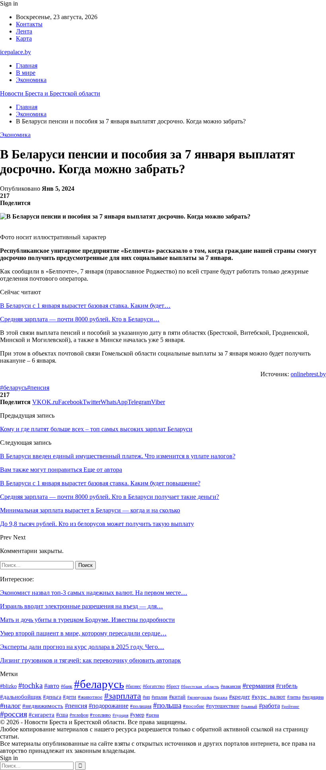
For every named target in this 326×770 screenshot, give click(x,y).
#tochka (30, 685)
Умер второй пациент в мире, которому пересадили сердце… (83, 633)
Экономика (31, 79)
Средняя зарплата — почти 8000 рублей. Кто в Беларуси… (79, 319)
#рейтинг (290, 706)
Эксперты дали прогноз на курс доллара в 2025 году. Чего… (82, 646)
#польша (167, 705)
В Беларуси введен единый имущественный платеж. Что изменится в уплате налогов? (117, 456)
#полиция (140, 706)
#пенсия (38, 387)
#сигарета (41, 714)
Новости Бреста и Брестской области (50, 93)
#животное (90, 697)
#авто (51, 685)
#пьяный (249, 706)
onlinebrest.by (308, 374)
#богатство (154, 686)
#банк (66, 686)
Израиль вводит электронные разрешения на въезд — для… (81, 606)
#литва (294, 697)
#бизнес (133, 686)
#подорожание (108, 705)
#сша (62, 714)
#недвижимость (42, 706)
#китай (177, 697)
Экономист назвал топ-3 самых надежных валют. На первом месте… (93, 592)
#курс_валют (268, 696)
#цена (152, 715)
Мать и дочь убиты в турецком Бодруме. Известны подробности (87, 619)
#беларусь (13, 387)
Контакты (29, 24)
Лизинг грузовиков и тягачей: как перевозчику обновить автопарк (90, 660)
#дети (69, 697)
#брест (172, 686)
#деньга (52, 697)
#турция (120, 715)
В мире (25, 72)
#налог (10, 705)
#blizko (8, 686)
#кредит (239, 696)
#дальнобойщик (20, 697)
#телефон (79, 715)
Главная (26, 65)
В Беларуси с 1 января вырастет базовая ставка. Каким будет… (85, 305)
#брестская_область (200, 686)
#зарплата (122, 696)
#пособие (193, 706)
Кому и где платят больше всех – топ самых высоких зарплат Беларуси (96, 429)
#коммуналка (199, 697)
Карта (24, 38)
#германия (258, 686)
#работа (269, 705)
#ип (146, 697)
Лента (24, 31)
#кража (220, 697)
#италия (159, 697)
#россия (13, 714)
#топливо (100, 715)
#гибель (286, 686)
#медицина (313, 697)
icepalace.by (15, 52)
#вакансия (231, 686)
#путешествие (222, 706)
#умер (137, 715)
